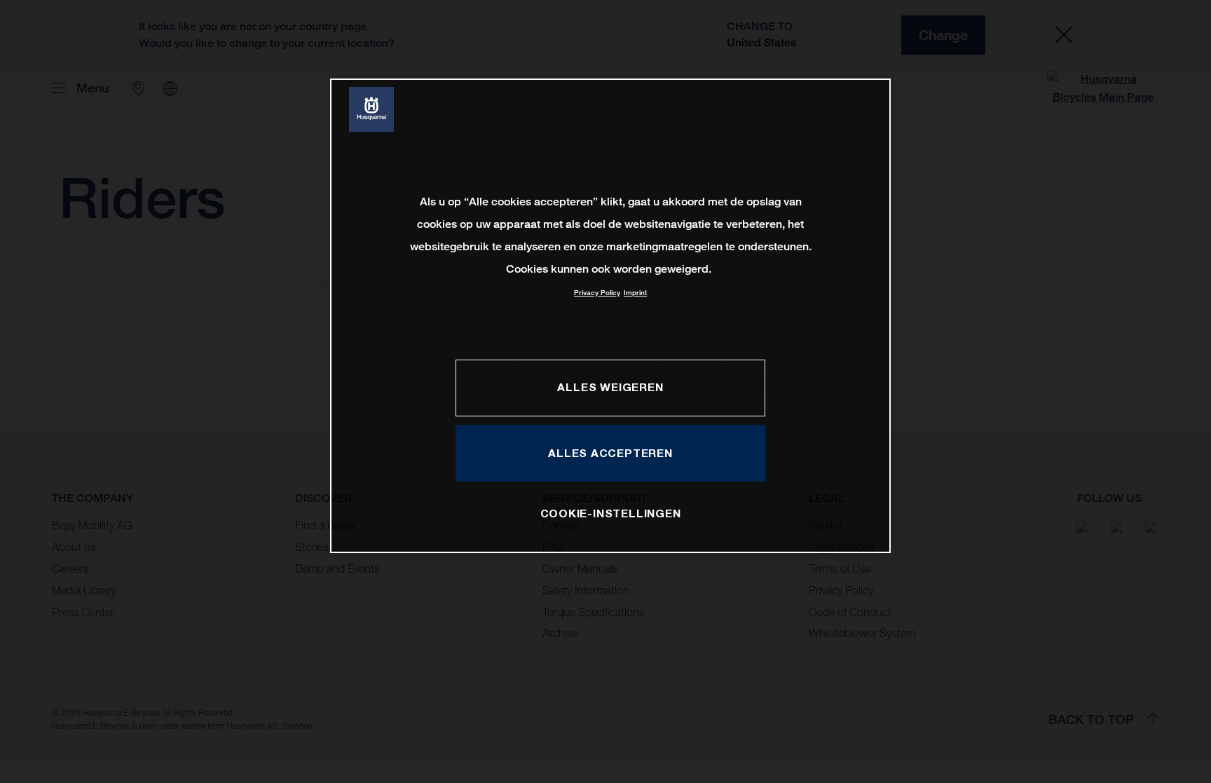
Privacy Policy (597, 292)
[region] (610, 316)
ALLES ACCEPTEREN (610, 453)
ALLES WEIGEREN (610, 387)
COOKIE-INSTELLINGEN (610, 513)
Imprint (635, 292)
